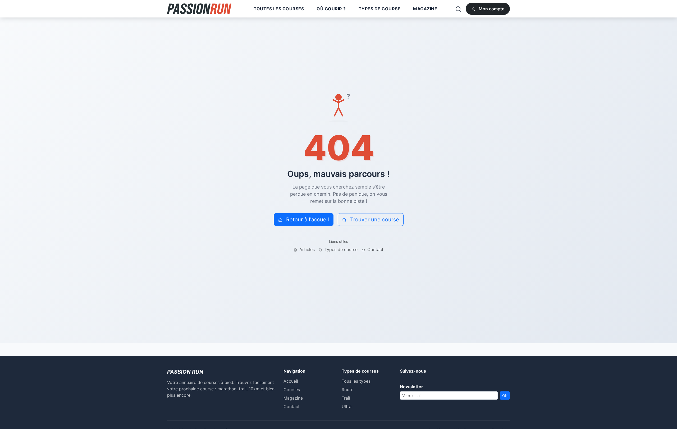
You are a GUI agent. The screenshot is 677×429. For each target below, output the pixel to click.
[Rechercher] (458, 8)
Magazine (425, 8)
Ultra (346, 406)
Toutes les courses (279, 8)
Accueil (290, 381)
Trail (346, 398)
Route (347, 389)
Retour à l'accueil (307, 219)
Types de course (380, 8)
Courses (291, 389)
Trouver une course (374, 219)
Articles (306, 249)
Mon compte (491, 8)
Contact (374, 249)
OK (504, 395)
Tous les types (356, 381)
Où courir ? (331, 8)
